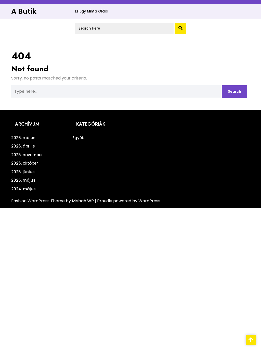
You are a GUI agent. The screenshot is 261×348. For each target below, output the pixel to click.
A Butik (24, 11)
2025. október (24, 163)
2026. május (23, 137)
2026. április (23, 146)
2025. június (23, 172)
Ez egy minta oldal (91, 11)
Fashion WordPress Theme (38, 201)
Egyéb (78, 137)
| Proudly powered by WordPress (127, 201)
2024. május (23, 189)
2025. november (27, 154)
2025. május (23, 180)
